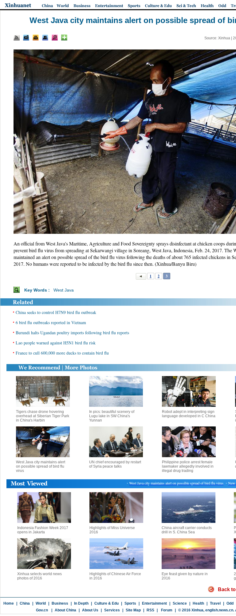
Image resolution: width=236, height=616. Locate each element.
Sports (130, 603)
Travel (215, 603)
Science (180, 603)
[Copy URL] (45, 37)
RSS (150, 610)
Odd (230, 603)
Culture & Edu (106, 603)
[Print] (36, 37)
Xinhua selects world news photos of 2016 (39, 576)
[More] (64, 37)
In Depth (81, 603)
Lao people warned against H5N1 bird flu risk (56, 343)
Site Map (133, 610)
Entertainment (154, 603)
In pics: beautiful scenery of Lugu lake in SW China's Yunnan (111, 416)
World (41, 603)
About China (65, 610)
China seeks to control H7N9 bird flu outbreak (56, 312)
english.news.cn (219, 610)
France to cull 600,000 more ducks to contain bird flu (62, 353)
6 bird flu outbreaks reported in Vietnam (51, 322)
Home (8, 603)
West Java (63, 290)
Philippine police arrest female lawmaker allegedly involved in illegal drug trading (188, 466)
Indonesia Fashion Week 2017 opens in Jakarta (42, 530)
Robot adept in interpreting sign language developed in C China (188, 414)
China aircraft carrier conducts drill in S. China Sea (187, 530)
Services (112, 610)
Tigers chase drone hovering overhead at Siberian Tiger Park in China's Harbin (42, 416)
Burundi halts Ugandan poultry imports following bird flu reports (72, 332)
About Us (90, 610)
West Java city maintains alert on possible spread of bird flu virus (40, 466)
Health (198, 603)
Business (60, 603)
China (25, 603)
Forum (166, 610)
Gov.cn (42, 610)
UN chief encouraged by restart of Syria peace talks (115, 464)
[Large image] (55, 37)
